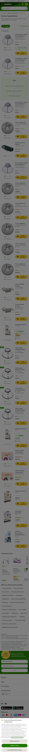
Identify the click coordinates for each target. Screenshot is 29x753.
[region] (14, 735)
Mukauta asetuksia (14, 741)
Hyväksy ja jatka (14, 745)
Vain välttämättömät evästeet (14, 750)
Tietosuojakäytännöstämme (17, 737)
